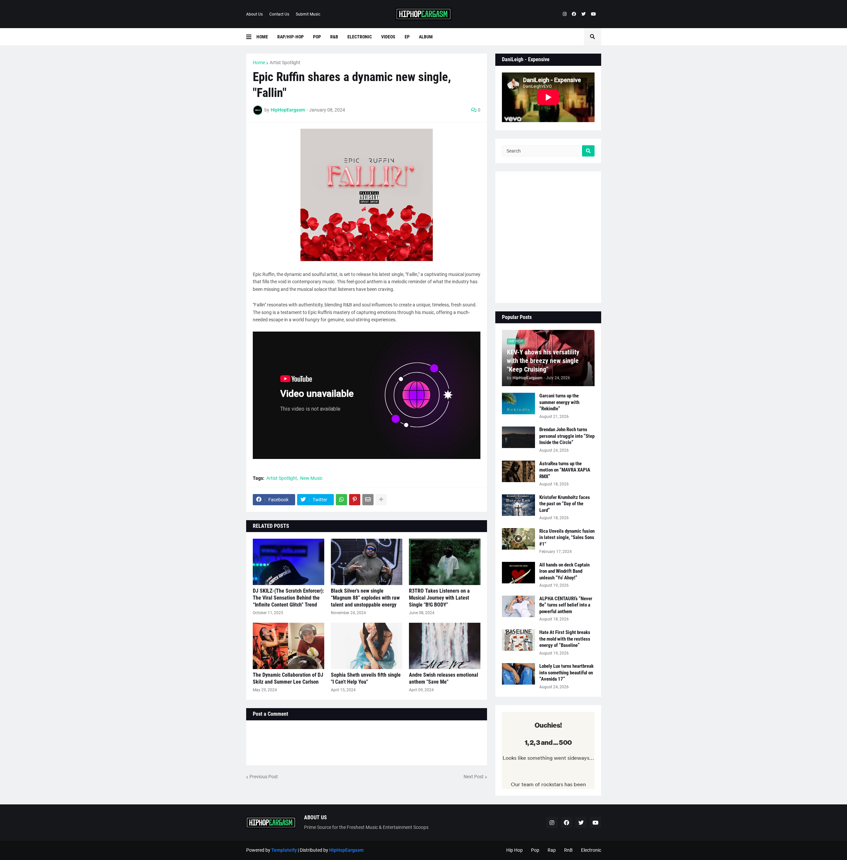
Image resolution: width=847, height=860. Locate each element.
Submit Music (308, 14)
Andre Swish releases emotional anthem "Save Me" (443, 678)
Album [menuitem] (426, 36)
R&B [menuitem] (334, 36)
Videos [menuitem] (388, 36)
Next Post (474, 776)
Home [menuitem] (262, 36)
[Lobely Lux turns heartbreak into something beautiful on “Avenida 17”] (518, 674)
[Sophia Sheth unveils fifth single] (366, 646)
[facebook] (574, 14)
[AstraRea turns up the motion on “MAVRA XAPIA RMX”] (518, 471)
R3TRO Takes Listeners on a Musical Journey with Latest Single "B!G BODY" (439, 598)
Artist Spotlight (285, 62)
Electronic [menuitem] (359, 36)
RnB (568, 850)
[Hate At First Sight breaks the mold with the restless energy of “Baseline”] (518, 640)
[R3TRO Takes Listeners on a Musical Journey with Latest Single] (444, 562)
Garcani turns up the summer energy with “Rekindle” (559, 402)
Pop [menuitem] (317, 36)
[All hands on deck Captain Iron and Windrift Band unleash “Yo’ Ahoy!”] (518, 572)
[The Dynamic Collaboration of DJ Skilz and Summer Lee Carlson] (288, 646)
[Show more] (381, 499)
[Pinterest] (354, 499)
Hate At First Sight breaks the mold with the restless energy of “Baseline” (564, 638)
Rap (552, 850)
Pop (535, 850)
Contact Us (279, 14)
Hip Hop (514, 850)
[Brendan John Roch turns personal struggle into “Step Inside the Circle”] (518, 437)
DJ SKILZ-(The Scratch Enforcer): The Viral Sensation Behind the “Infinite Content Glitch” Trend (288, 598)
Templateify (284, 850)
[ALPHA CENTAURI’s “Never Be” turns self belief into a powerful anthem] (518, 606)
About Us (254, 14)
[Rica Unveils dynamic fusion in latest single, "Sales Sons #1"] (518, 539)
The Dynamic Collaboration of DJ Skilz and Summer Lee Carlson (288, 678)
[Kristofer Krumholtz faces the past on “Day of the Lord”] (518, 505)
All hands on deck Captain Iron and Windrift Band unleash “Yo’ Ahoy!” (564, 571)
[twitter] (583, 14)
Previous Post (263, 776)
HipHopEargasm (346, 850)
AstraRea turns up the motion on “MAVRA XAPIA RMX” (564, 470)
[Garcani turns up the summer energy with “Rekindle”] (518, 403)
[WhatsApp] (341, 499)
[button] (251, 36)
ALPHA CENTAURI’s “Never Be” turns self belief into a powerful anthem (565, 605)
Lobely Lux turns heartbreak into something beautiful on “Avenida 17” (566, 672)
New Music (311, 478)
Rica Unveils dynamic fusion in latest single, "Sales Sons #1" (567, 537)
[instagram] (564, 14)
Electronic (591, 850)
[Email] (368, 499)
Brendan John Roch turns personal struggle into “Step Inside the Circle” (567, 436)
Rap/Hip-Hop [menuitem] (290, 36)
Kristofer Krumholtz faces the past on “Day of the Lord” (564, 503)
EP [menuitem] (407, 36)
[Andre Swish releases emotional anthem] (444, 646)
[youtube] (593, 14)
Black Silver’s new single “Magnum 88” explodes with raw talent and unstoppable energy (365, 598)
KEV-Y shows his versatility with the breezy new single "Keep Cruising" (543, 360)
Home (259, 62)
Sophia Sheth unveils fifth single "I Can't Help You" (366, 678)
